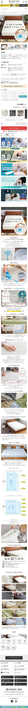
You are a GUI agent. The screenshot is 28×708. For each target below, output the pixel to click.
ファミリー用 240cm (14, 99)
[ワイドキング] (5, 114)
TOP (2, 12)
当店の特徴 (5, 662)
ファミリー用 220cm (5, 99)
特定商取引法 (6, 669)
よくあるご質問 (20, 666)
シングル (5, 93)
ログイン (19, 672)
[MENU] (2, 1)
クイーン (5, 96)
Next (25, 28)
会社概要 (19, 662)
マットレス (20, 684)
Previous (3, 28)
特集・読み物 (6, 672)
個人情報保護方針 (21, 669)
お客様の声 (5, 666)
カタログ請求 (7, 680)
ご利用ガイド (20, 676)
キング (14, 96)
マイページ (7, 676)
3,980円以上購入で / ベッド (15, 706)
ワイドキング (14, 12)
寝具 (4, 12)
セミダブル (14, 93)
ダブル (23, 93)
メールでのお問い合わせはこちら (14, 657)
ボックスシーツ (9, 12)
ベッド (19, 680)
